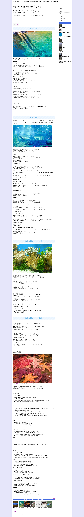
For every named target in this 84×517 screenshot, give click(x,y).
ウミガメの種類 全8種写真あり (21, 507)
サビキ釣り (61, 4)
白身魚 (61, 11)
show (17, 24)
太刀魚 (61, 9)
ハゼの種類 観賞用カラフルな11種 (49, 507)
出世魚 (61, 8)
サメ (60, 6)
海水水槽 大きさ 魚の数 (15, 507)
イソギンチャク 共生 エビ (32, 507)
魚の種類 (61, 16)
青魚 (60, 15)
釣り (60, 13)
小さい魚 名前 (38, 507)
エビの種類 (15, 383)
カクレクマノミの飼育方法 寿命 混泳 (27, 507)
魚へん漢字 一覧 (62, 20)
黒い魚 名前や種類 (44, 507)
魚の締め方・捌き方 (63, 18)
